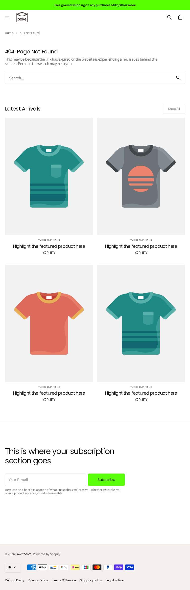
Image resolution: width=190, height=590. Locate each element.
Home (9, 32)
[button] (10, 17)
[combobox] (88, 78)
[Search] (178, 77)
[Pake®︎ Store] (22, 17)
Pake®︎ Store (23, 554)
